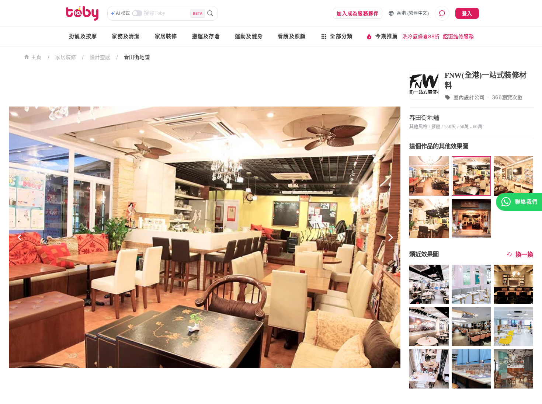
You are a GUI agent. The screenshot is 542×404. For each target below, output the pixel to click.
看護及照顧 (292, 36)
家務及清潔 (126, 36)
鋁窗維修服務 (458, 36)
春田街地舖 (137, 57)
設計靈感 (100, 57)
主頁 (36, 57)
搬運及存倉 (206, 36)
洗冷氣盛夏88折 (421, 36)
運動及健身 (249, 36)
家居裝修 (166, 36)
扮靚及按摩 (83, 36)
